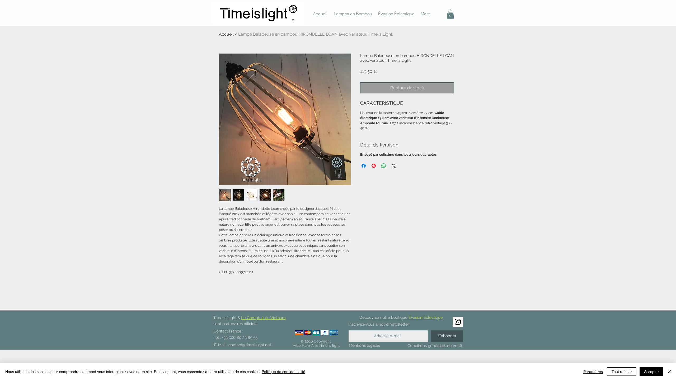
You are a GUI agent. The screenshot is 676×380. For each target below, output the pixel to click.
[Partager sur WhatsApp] (384, 166)
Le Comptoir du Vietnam (263, 317)
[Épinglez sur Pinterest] (373, 166)
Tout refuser (622, 371)
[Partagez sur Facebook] (363, 166)
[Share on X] (394, 166)
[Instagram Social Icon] (458, 322)
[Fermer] (669, 371)
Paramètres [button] (593, 371)
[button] (450, 14)
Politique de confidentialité (283, 371)
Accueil (226, 34)
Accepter (651, 371)
